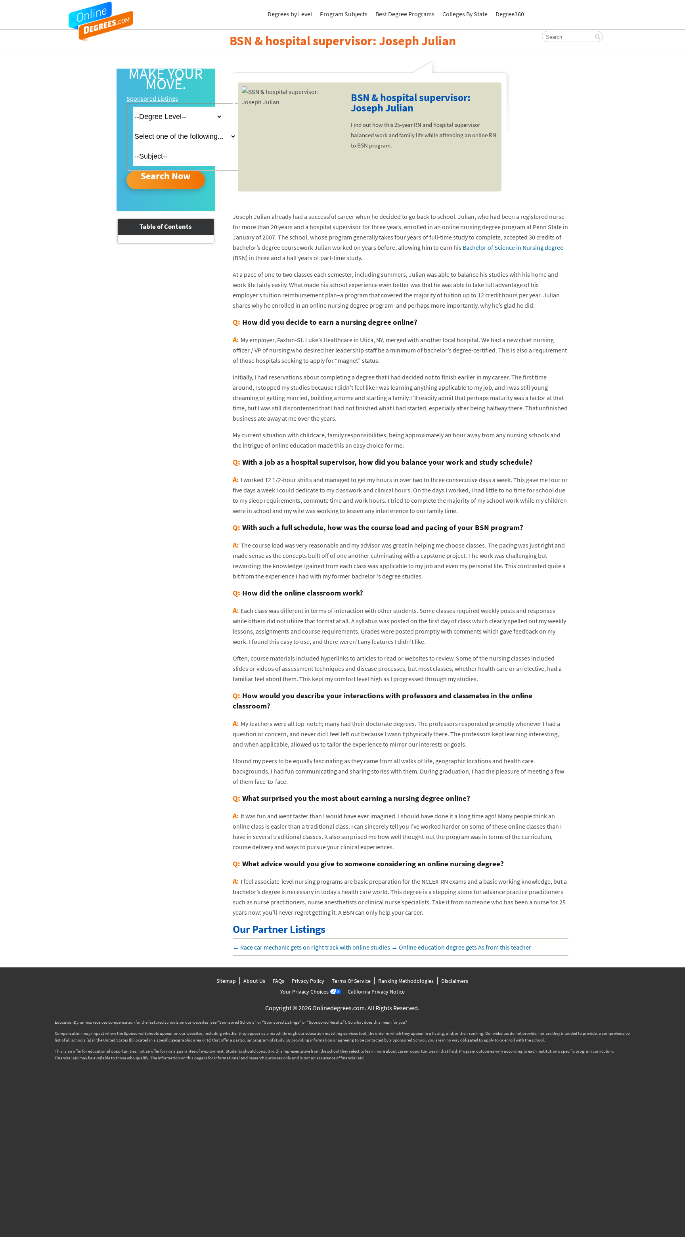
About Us (254, 980)
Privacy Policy (308, 980)
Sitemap (226, 980)
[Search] (598, 37)
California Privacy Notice (376, 991)
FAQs (278, 980)
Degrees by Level (290, 14)
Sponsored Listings (152, 98)
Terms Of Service (351, 980)
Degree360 (510, 14)
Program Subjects (343, 14)
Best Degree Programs (404, 14)
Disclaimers (454, 980)
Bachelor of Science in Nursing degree (513, 247)
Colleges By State (465, 14)
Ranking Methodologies (406, 980)
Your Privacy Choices (304, 991)
